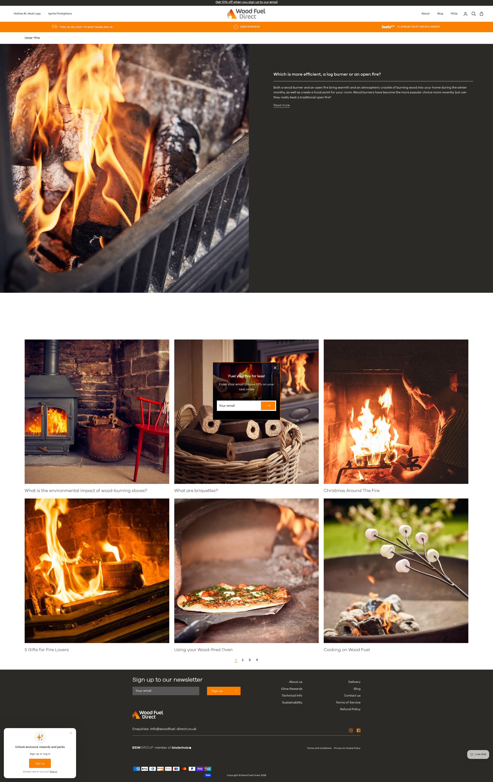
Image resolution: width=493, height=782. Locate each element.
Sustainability (292, 702)
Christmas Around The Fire (352, 490)
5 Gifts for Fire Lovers (47, 650)
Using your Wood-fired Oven (203, 650)
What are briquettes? (196, 490)
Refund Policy (350, 709)
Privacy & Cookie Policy (347, 748)
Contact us (352, 695)
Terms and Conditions (319, 748)
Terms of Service (348, 702)
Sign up (217, 691)
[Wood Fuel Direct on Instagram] (351, 730)
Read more (281, 105)
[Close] (275, 367)
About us (295, 681)
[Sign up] (268, 405)
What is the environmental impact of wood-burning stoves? (86, 490)
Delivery (354, 681)
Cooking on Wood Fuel (347, 650)
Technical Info (292, 695)
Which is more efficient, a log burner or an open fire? (327, 74)
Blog (357, 688)
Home (28, 38)
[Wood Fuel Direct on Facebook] (359, 730)
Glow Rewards (291, 688)
